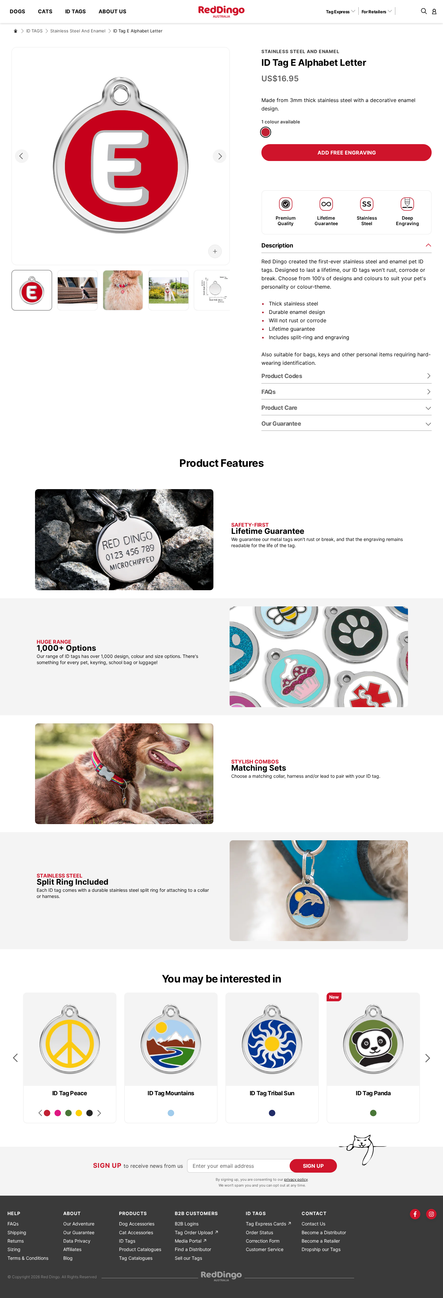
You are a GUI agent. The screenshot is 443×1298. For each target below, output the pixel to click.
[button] (343, 11)
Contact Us (313, 1223)
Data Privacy (76, 1241)
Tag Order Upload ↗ (197, 1232)
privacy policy (296, 1179)
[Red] (265, 132)
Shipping (16, 1232)
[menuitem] (20, 11)
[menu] (71, 11)
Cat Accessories (136, 1232)
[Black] (89, 1113)
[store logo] (221, 11)
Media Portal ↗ (191, 1241)
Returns (15, 1241)
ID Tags (127, 1241)
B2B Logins (186, 1223)
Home (15, 31)
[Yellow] (79, 1113)
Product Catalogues (140, 1249)
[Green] (68, 1113)
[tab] (346, 245)
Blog (68, 1258)
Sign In (434, 11)
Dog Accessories (136, 1223)
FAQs (12, 1223)
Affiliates (72, 1249)
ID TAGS (34, 30)
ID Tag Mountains (171, 1093)
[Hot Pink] (57, 1113)
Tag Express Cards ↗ (269, 1223)
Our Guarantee (281, 423)
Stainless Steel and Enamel (77, 30)
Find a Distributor (193, 1249)
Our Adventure (78, 1223)
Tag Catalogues (135, 1258)
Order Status (259, 1232)
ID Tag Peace (69, 1093)
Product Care (279, 407)
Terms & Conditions (27, 1258)
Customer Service (264, 1249)
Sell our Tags (188, 1258)
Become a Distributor (324, 1232)
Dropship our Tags (321, 1249)
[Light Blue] (171, 1113)
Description (277, 245)
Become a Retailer (321, 1241)
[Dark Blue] (272, 1113)
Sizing (13, 1249)
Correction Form (263, 1241)
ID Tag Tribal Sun (272, 1093)
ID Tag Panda (373, 1093)
